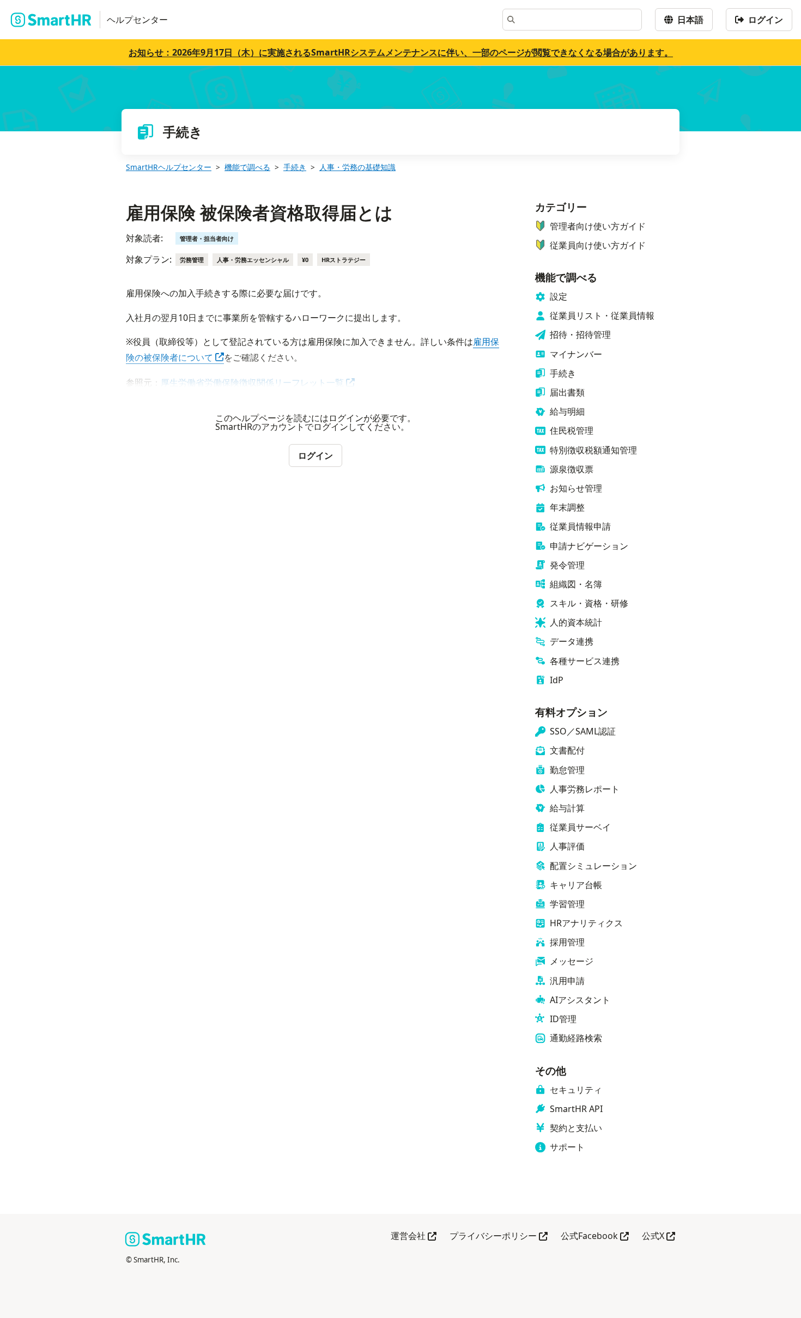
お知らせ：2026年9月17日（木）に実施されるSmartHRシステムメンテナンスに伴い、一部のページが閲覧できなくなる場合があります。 (401, 52)
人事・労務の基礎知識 (357, 167)
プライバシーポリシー (499, 1236)
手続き (294, 167)
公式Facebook (595, 1236)
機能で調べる (247, 167)
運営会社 (413, 1236)
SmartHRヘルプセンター (168, 167)
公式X (658, 1236)
